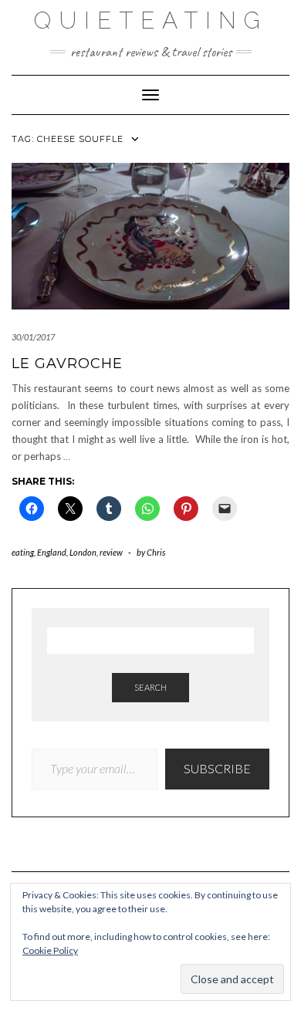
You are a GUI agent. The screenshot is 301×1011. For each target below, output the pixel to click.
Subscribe (217, 768)
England (51, 552)
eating (23, 552)
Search (150, 687)
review (111, 552)
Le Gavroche (67, 363)
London (82, 552)
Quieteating (151, 20)
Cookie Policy (50, 950)
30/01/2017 (33, 337)
